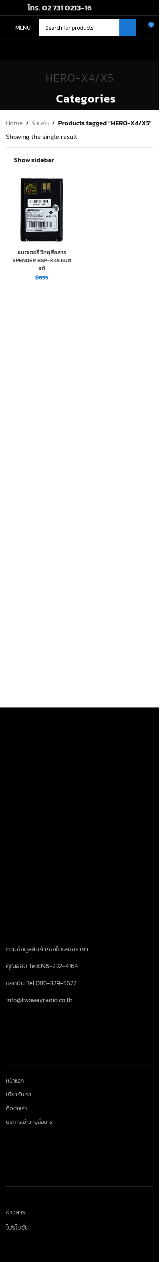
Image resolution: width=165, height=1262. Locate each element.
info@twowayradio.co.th (39, 1000)
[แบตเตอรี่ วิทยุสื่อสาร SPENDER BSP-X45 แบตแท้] (42, 209)
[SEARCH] (127, 27)
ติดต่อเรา (16, 1109)
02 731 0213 (61, 7)
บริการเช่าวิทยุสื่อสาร (29, 1122)
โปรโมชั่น (17, 1227)
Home (14, 123)
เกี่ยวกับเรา (18, 1095)
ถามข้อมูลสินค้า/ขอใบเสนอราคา (47, 949)
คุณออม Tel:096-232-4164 (42, 966)
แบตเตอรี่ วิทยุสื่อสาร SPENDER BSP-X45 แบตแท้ (41, 260)
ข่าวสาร (15, 1212)
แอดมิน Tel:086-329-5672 (41, 983)
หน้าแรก (15, 1081)
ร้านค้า (40, 123)
